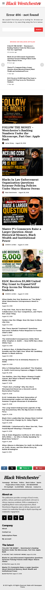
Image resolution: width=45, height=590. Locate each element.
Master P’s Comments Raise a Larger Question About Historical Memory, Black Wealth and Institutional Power (21, 69)
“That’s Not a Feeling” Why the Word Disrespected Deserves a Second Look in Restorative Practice (19, 389)
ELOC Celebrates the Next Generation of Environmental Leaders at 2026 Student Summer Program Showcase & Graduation (19, 399)
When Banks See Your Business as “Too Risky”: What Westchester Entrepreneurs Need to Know (21, 301)
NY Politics (6, 564)
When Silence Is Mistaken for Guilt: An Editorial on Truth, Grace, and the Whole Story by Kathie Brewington (22, 447)
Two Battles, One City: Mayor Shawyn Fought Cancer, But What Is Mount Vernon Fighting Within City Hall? (21, 378)
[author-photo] (3, 143)
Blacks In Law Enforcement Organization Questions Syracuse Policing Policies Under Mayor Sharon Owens (21, 58)
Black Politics (7, 573)
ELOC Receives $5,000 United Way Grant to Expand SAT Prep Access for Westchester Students (21, 80)
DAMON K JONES (10, 245)
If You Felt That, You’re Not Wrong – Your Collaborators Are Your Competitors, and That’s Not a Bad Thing (22, 312)
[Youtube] (21, 517)
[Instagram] (10, 517)
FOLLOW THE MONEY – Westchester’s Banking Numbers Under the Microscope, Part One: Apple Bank (21, 48)
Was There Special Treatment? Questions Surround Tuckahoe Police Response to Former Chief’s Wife (22, 330)
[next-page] (42, 65)
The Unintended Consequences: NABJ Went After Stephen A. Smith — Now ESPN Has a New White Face (22, 341)
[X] (15, 517)
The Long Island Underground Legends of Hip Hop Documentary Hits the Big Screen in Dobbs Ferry (22, 410)
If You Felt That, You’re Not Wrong (14, 554)
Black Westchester (11, 192)
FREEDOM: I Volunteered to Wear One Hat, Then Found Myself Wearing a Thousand (22, 427)
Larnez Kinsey (9, 143)
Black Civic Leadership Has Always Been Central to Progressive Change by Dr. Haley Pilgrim (22, 419)
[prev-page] (3, 65)
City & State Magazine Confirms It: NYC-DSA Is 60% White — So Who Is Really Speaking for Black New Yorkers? (21, 437)
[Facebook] (4, 517)
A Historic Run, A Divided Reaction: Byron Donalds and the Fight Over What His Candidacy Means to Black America (22, 351)
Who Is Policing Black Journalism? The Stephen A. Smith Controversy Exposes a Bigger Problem (22, 369)
